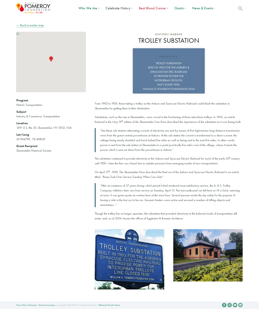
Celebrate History (118, 8)
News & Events (202, 8)
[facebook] (224, 305)
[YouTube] (235, 305)
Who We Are (87, 8)
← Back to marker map (30, 25)
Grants (179, 8)
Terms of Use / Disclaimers (26, 305)
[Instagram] (229, 305)
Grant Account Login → (48, 305)
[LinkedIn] (240, 305)
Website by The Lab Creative (109, 305)
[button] (240, 8)
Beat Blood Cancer (152, 8)
